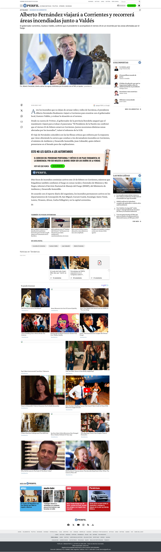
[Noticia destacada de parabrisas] (99, 488)
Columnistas (120, 62)
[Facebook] (68, 525)
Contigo (66, 537)
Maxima (108, 537)
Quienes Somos (64, 540)
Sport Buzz (96, 537)
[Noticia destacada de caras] (76, 488)
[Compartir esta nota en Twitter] (21, 110)
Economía (39, 532)
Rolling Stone (88, 537)
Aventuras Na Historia (76, 537)
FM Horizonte (102, 534)
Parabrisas (81, 534)
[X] (73, 525)
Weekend (68, 534)
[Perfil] (31, 483)
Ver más (136, 221)
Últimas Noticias (45, 6)
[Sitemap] (93, 525)
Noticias (97, 1)
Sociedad (68, 6)
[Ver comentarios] (139, 10)
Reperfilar (82, 532)
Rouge (86, 534)
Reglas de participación (96, 540)
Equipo (87, 540)
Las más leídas (121, 175)
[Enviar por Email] (21, 121)
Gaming (127, 532)
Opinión (61, 6)
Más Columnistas (132, 109)
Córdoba (75, 532)
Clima (60, 532)
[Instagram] (83, 525)
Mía (90, 534)
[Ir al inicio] (31, 5)
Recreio (103, 537)
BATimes (95, 534)
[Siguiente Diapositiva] (109, 269)
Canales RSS (55, 540)
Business (90, 1)
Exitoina (122, 532)
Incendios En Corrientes (39, 246)
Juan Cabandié (66, 246)
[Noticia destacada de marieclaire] (54, 488)
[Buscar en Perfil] (139, 1)
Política (55, 6)
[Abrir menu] (21, 5)
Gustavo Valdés (53, 246)
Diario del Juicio (138, 532)
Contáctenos (73, 540)
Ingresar (122, 5)
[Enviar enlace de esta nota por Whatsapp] (21, 116)
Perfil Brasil (115, 1)
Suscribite (131, 5)
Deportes (65, 532)
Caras (102, 1)
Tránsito (106, 540)
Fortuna (74, 534)
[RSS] (88, 525)
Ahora (19, 532)
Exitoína (108, 1)
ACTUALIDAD (24, 10)
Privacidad (81, 540)
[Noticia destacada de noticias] (31, 488)
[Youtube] (78, 525)
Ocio (71, 532)
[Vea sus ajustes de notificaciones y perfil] (139, 5)
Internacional (54, 532)
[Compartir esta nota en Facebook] (21, 105)
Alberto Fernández (78, 246)
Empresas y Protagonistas (100, 532)
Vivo (132, 532)
